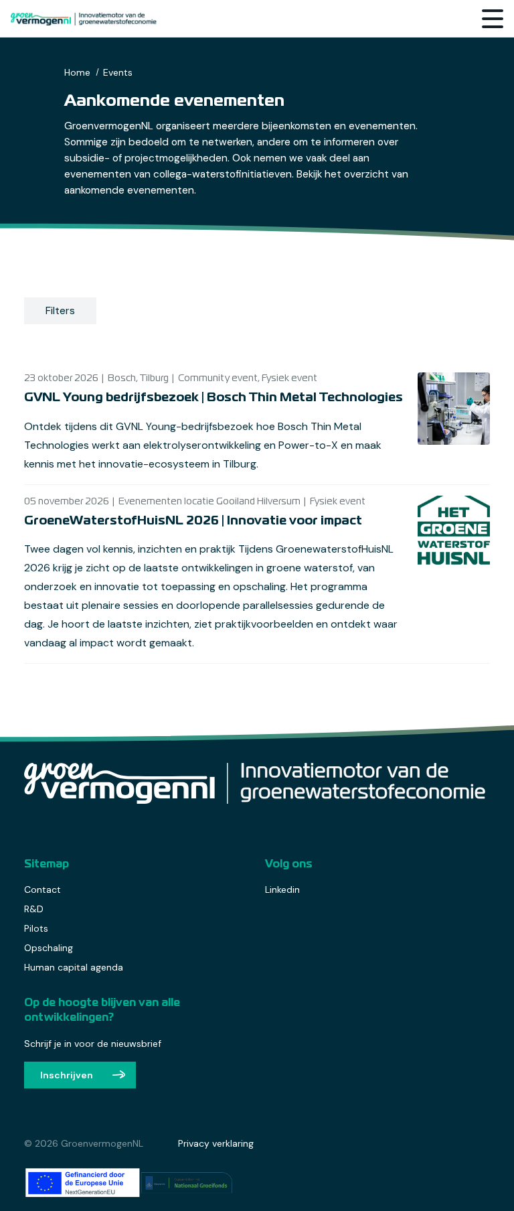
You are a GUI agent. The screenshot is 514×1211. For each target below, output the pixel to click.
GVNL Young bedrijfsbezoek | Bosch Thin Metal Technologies (213, 398)
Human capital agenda (73, 967)
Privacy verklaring (216, 1143)
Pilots (36, 928)
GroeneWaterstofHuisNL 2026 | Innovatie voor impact (193, 521)
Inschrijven (66, 1075)
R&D (34, 909)
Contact (42, 889)
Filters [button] (60, 310)
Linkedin (282, 889)
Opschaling (48, 948)
